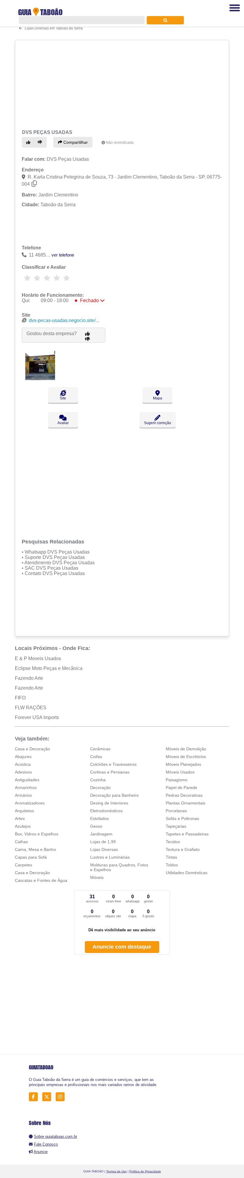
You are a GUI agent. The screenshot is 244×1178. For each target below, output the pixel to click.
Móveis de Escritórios (186, 756)
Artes (20, 818)
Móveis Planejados (183, 764)
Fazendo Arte (29, 678)
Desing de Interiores (109, 803)
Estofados (99, 818)
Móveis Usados (180, 772)
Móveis (97, 877)
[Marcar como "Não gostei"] (41, 142)
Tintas (171, 857)
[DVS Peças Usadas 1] (40, 378)
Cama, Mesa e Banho (35, 849)
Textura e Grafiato (183, 849)
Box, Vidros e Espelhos (36, 834)
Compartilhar (75, 142)
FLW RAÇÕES (30, 707)
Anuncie (41, 1151)
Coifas (96, 756)
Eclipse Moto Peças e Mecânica (48, 668)
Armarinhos (26, 787)
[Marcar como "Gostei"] (29, 142)
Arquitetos (24, 810)
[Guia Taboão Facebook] (35, 1097)
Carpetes (23, 865)
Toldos (172, 865)
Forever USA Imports (37, 717)
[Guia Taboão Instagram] (62, 1097)
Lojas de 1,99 (103, 841)
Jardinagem (101, 834)
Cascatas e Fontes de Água (41, 880)
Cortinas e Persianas (109, 772)
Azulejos (23, 826)
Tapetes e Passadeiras (187, 834)
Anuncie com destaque (122, 947)
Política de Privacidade (145, 1171)
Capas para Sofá (31, 857)
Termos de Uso (116, 1171)
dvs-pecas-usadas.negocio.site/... (64, 320)
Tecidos (173, 841)
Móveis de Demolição (186, 748)
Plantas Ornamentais (185, 803)
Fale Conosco (46, 1144)
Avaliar (63, 423)
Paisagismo (176, 779)
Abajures (23, 756)
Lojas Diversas (104, 849)
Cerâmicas (100, 748)
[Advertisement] (120, 84)
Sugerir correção (157, 423)
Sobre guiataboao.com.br (55, 1136)
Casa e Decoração (32, 748)
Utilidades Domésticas (186, 872)
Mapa (157, 398)
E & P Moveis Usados (38, 658)
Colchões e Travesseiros (113, 764)
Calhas (21, 841)
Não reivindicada (120, 142)
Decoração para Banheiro (114, 795)
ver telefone (62, 254)
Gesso (96, 826)
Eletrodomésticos (106, 810)
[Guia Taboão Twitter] (48, 1097)
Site (63, 398)
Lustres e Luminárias (110, 857)
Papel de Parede (181, 787)
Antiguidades (27, 779)
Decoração (100, 787)
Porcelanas (176, 810)
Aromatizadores (30, 803)
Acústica (23, 764)
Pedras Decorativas (184, 795)
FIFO (20, 697)
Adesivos (23, 772)
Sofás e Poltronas (182, 818)
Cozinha (98, 779)
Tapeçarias (176, 826)
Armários (23, 795)
